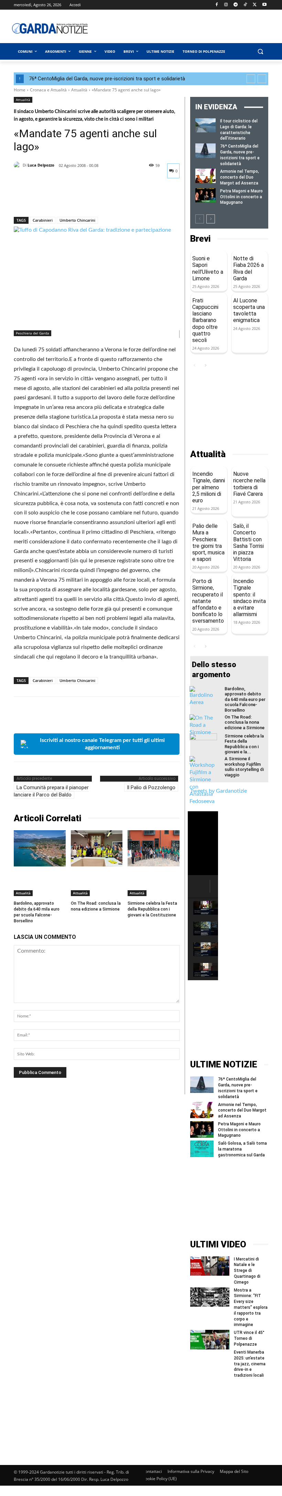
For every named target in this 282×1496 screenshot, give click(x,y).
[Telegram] (236, 5)
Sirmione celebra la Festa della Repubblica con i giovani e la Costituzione (152, 909)
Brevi (200, 239)
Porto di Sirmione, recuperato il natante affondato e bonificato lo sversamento (208, 601)
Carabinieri (43, 220)
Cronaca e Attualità (48, 90)
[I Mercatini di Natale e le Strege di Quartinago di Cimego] (209, 1266)
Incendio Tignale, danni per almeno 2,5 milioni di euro (208, 487)
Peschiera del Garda (32, 333)
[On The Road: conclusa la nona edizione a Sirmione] (97, 848)
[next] (262, 78)
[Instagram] (226, 5)
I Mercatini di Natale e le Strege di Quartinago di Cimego (247, 1271)
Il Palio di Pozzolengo (151, 787)
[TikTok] (245, 5)
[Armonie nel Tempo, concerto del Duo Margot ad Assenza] (205, 176)
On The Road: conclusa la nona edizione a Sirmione (96, 906)
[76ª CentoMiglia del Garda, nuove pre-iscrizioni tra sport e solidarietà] (205, 150)
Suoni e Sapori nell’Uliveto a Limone (207, 268)
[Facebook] (216, 5)
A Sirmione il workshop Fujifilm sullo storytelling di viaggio (244, 766)
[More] (84, 199)
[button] (260, 51)
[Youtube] (264, 5)
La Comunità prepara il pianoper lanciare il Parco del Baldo (51, 791)
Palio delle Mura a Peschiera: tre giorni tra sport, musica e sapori (208, 542)
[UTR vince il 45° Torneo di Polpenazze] (209, 1339)
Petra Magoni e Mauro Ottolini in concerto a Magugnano (241, 197)
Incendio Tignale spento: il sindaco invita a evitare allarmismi (249, 598)
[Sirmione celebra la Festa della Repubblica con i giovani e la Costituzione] (154, 848)
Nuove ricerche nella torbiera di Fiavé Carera (249, 484)
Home (19, 90)
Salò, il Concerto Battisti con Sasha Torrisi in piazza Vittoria (248, 542)
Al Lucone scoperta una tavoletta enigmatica (249, 310)
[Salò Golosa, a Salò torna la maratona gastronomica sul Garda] (202, 1149)
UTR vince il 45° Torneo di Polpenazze (249, 1338)
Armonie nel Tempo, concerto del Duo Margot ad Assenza (239, 177)
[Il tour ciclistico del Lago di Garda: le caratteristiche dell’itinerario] (205, 125)
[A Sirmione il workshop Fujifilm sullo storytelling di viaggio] (203, 780)
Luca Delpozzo (41, 165)
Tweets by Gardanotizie (218, 791)
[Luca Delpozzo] (18, 165)
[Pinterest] (52, 199)
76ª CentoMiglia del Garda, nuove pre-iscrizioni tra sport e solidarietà (107, 79)
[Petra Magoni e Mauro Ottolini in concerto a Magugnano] (205, 195)
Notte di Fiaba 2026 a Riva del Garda (248, 268)
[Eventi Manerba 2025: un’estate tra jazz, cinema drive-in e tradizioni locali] (209, 1359)
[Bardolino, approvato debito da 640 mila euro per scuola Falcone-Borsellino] (40, 848)
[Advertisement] (191, 28)
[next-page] (210, 218)
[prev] (251, 78)
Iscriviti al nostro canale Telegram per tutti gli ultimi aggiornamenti (102, 743)
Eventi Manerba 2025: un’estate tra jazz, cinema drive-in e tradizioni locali (249, 1364)
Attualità (79, 90)
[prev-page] (199, 218)
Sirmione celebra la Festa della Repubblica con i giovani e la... (244, 744)
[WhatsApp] (68, 199)
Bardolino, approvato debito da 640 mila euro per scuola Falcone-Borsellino (245, 699)
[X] (255, 5)
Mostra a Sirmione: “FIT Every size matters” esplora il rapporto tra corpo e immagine (251, 1307)
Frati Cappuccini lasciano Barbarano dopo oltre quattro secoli (205, 320)
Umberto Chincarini (77, 220)
